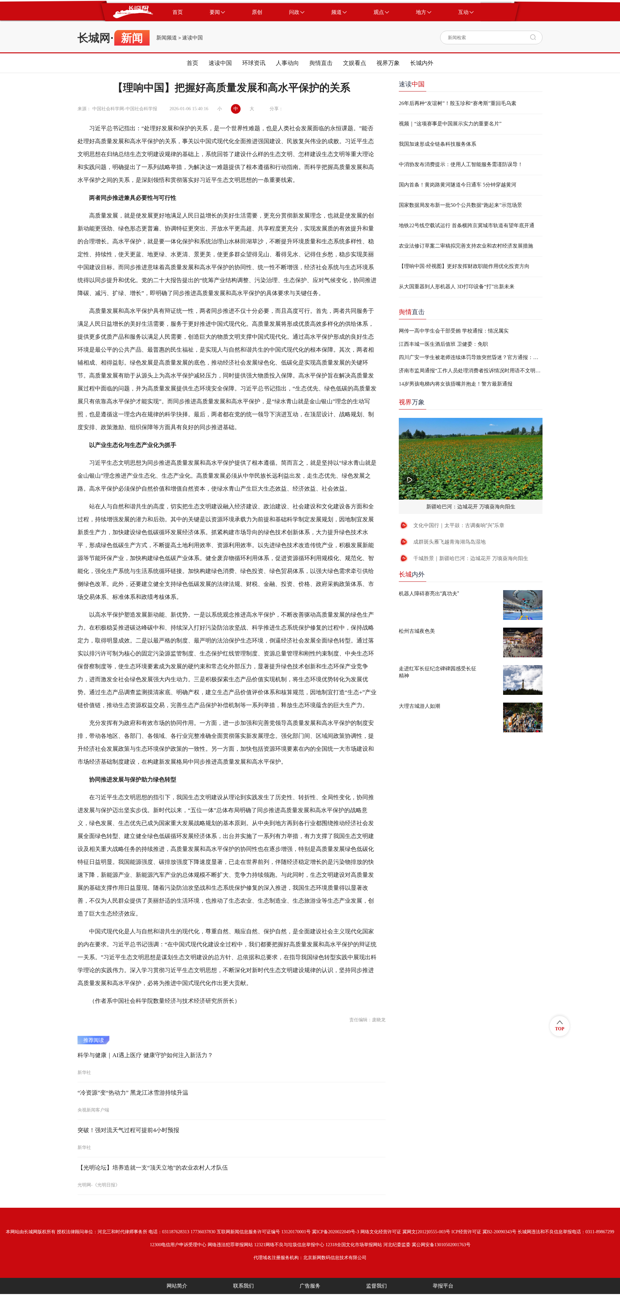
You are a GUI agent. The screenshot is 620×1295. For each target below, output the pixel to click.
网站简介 (177, 1286)
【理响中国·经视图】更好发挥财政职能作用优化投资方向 (464, 266)
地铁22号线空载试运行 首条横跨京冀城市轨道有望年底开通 (466, 225)
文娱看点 (354, 63)
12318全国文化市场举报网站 (354, 1244)
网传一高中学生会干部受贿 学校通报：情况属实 (454, 331)
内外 (412, 574)
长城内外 (421, 63)
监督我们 (376, 1286)
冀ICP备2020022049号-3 (335, 1231)
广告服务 (310, 1286)
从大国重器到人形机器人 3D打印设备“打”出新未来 (456, 286)
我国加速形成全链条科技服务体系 (437, 144)
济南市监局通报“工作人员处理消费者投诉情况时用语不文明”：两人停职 (470, 370)
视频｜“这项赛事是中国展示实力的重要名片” (450, 123)
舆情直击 (321, 63)
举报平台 (443, 1286)
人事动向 (287, 63)
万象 (412, 402)
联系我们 (243, 1286)
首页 (192, 63)
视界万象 (388, 63)
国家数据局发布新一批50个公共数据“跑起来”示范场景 (460, 205)
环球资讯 (253, 63)
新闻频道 (166, 37)
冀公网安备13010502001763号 (441, 1244)
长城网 (94, 37)
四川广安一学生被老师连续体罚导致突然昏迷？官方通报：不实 (470, 357)
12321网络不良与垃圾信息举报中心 (289, 1244)
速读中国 (192, 37)
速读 (412, 84)
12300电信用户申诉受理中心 (178, 1244)
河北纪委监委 (396, 1244)
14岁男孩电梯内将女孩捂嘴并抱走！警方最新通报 (455, 384)
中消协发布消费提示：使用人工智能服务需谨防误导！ (461, 164)
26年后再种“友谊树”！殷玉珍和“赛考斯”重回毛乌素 (457, 103)
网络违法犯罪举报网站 (230, 1244)
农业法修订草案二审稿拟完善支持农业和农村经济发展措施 (466, 246)
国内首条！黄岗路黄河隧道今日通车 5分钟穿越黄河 (457, 184)
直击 (412, 311)
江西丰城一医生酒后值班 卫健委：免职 (443, 344)
